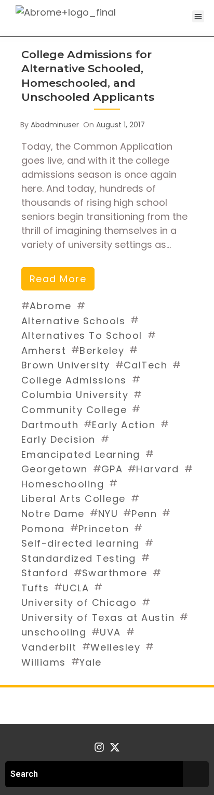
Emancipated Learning (80, 454)
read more (58, 278)
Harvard (157, 468)
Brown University (65, 365)
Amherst (43, 350)
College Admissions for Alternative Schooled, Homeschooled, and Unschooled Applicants (87, 75)
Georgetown (54, 468)
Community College (74, 409)
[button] (198, 16)
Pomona (43, 528)
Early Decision (58, 439)
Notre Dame (53, 513)
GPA (112, 468)
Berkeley (101, 350)
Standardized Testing (78, 558)
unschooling (54, 632)
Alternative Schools (73, 320)
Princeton (103, 528)
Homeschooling (62, 484)
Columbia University (75, 394)
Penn (144, 513)
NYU (108, 513)
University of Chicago (79, 602)
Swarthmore (115, 572)
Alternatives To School (81, 335)
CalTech (146, 365)
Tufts (35, 587)
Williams (43, 662)
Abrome (51, 305)
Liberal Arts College (73, 498)
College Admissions (74, 380)
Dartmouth (50, 424)
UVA (110, 632)
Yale (90, 662)
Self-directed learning (80, 543)
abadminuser (55, 125)
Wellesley (115, 647)
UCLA (75, 587)
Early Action (123, 424)
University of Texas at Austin (98, 617)
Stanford (45, 572)
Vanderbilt (49, 647)
